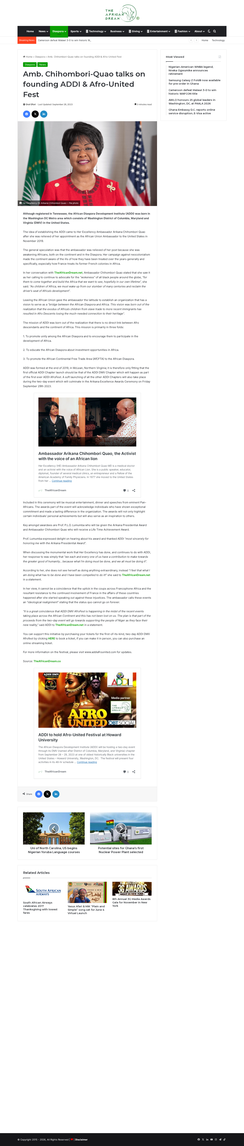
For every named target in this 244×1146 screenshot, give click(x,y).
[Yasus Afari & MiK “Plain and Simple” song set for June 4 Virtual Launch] (87, 892)
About (198, 31)
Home (30, 31)
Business (116, 31)
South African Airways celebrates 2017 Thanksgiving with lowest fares (40, 907)
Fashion (182, 31)
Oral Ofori (31, 104)
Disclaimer (81, 1139)
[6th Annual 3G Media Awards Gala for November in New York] (132, 889)
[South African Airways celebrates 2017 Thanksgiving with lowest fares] (42, 890)
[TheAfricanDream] (122, 13)
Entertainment (159, 31)
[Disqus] (87, 975)
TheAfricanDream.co (47, 661)
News (42, 31)
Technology (95, 31)
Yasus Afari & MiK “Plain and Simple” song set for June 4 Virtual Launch (86, 910)
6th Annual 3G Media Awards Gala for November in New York (131, 902)
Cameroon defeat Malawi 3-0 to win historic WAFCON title (70, 40)
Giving (135, 31)
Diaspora (58, 31)
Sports (75, 31)
